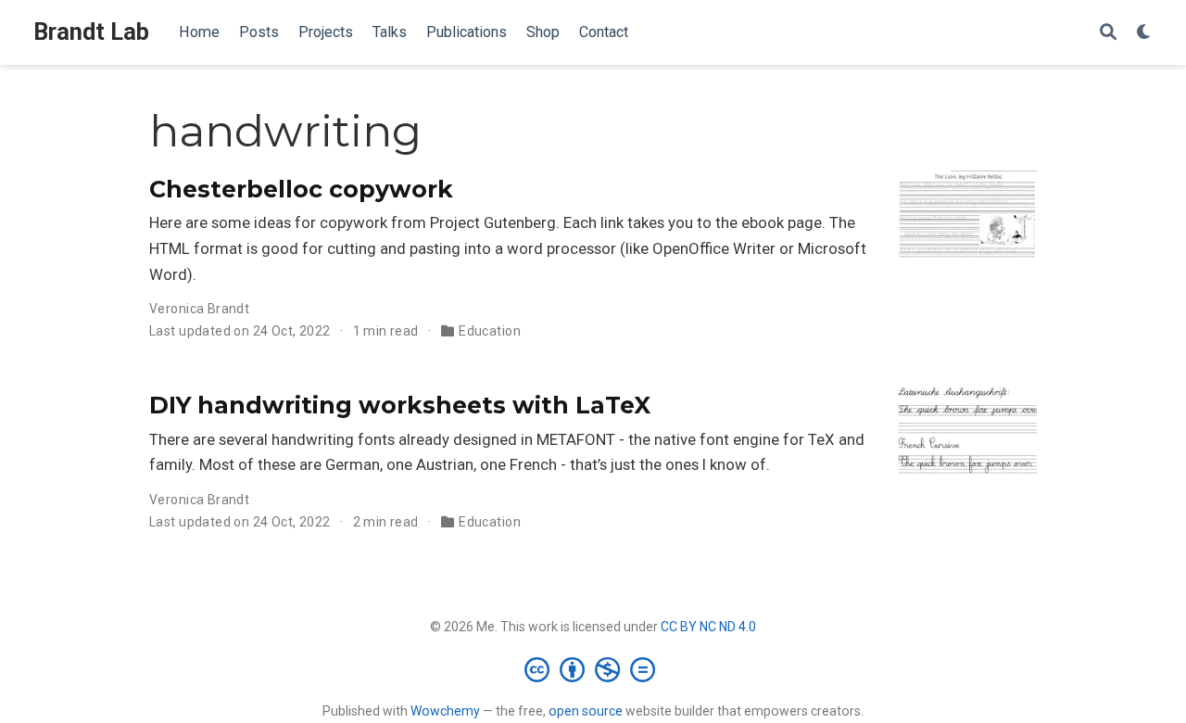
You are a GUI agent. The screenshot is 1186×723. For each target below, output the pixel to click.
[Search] (1108, 33)
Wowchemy (445, 711)
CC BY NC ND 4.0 (708, 626)
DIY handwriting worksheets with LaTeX (399, 405)
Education (490, 330)
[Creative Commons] (593, 669)
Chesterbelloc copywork (301, 189)
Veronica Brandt (199, 308)
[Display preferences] (1144, 33)
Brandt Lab (91, 32)
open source (586, 711)
